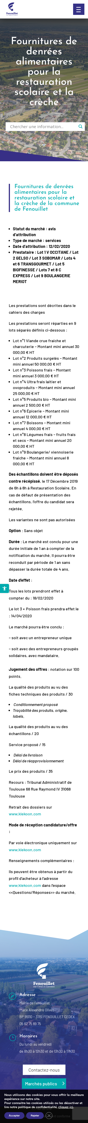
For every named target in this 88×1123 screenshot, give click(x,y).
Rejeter (35, 1115)
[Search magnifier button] (80, 126)
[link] (4, 588)
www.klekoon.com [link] (25, 813)
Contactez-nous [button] (44, 1069)
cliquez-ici (65, 1107)
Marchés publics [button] (41, 1083)
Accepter (14, 1115)
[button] (78, 9)
